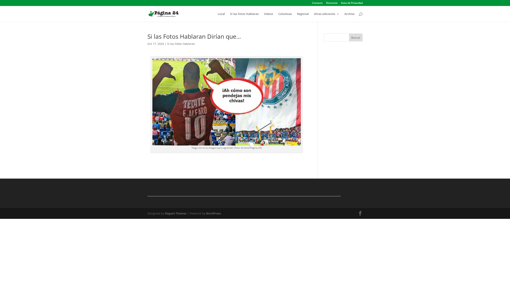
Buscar (355, 37)
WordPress (213, 213)
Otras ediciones (324, 14)
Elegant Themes (175, 213)
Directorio (331, 3)
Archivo (349, 14)
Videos (268, 14)
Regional (303, 14)
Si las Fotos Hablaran (244, 14)
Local (221, 14)
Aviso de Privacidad (352, 3)
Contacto (317, 3)
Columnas (285, 14)
